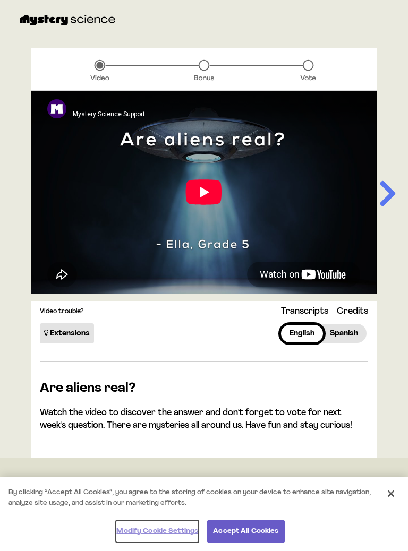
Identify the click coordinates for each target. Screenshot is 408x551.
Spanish (344, 334)
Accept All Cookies (245, 531)
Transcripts (304, 311)
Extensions (69, 334)
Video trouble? (61, 311)
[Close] (391, 493)
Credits (352, 311)
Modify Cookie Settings (157, 531)
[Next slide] (388, 194)
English (302, 334)
